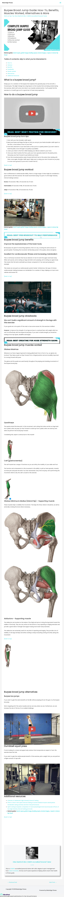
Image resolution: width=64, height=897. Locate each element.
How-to (10, 63)
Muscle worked (12, 71)
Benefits (10, 67)
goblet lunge (24, 53)
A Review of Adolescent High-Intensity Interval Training (23, 800)
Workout (10, 65)
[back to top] (8, 165)
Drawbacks (11, 69)
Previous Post (12, 882)
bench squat (16, 53)
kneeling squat (33, 53)
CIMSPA (12, 868)
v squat (48, 53)
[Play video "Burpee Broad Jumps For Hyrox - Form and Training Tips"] (32, 113)
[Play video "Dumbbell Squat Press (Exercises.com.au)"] (32, 779)
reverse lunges (41, 53)
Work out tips (8, 16)
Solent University (14, 871)
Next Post (53, 882)
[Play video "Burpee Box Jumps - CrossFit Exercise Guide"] (32, 729)
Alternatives (11, 73)
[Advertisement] (32, 679)
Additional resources (13, 75)
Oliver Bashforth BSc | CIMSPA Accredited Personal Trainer (32, 862)
